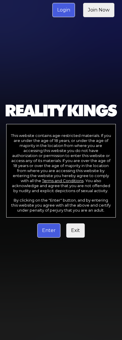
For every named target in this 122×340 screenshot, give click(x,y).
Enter (49, 230)
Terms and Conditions (63, 180)
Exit (75, 230)
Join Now (99, 10)
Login (63, 10)
